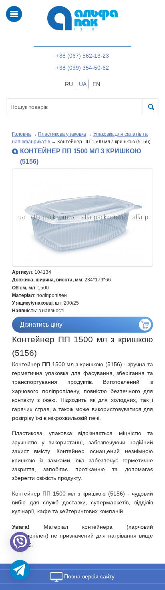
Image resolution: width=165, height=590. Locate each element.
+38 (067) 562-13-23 (82, 55)
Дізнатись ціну (41, 324)
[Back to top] (148, 546)
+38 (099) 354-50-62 (82, 67)
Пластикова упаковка (62, 134)
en (96, 84)
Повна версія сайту (88, 576)
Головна (21, 134)
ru (69, 84)
